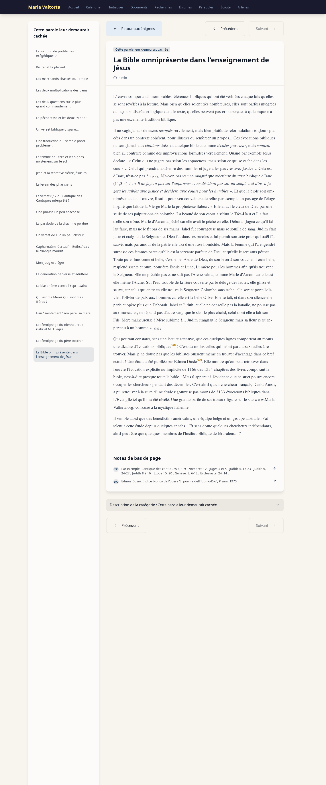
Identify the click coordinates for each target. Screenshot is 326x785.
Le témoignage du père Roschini (60, 341)
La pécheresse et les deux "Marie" (61, 118)
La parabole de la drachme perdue (62, 223)
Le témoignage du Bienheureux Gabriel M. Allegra (59, 327)
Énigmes (185, 7)
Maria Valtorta (44, 7)
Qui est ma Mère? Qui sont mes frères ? (59, 299)
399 (199, 360)
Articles (243, 7)
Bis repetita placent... (52, 67)
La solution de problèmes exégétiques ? (55, 53)
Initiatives (116, 7)
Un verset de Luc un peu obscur (60, 235)
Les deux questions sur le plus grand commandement (58, 104)
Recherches (163, 7)
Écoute (226, 7)
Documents (139, 7)
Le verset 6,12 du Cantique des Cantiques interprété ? (59, 198)
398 (173, 345)
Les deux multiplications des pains (62, 90)
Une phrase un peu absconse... (59, 212)
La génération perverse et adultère (62, 274)
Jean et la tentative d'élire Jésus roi (61, 173)
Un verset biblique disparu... (57, 129)
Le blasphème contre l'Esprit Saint (61, 285)
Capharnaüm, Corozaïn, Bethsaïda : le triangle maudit (62, 248)
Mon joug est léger (50, 262)
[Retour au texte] (275, 468)
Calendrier (94, 7)
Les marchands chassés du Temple (62, 79)
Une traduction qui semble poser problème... (60, 143)
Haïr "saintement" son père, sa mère (63, 313)
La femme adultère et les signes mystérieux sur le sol (60, 159)
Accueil (73, 7)
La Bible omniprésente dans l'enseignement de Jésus (57, 354)
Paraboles (206, 7)
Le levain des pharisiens (54, 184)
